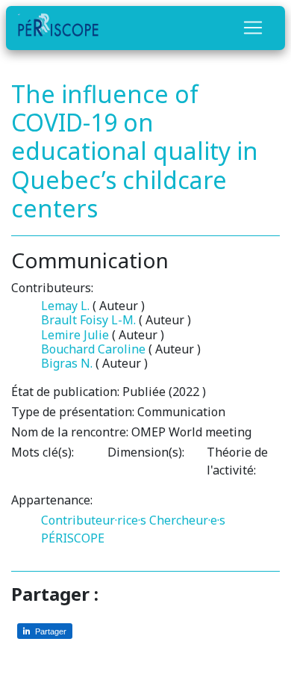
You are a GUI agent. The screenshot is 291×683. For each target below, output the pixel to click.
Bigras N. (67, 363)
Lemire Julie (75, 335)
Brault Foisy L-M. (88, 320)
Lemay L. (65, 305)
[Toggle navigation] (253, 27)
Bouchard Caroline (93, 349)
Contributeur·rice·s (93, 520)
